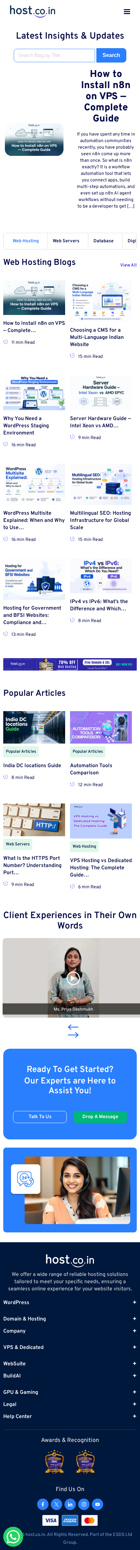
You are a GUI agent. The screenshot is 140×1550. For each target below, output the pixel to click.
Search (111, 55)
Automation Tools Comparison (91, 769)
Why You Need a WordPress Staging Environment (26, 425)
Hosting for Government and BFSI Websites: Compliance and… (32, 615)
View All (128, 265)
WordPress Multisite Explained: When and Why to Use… (34, 520)
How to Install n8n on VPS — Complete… (34, 327)
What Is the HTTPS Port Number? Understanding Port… (32, 865)
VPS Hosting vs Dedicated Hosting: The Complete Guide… (101, 868)
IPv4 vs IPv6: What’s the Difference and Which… (99, 605)
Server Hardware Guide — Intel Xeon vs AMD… (100, 422)
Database (103, 241)
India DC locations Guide (32, 766)
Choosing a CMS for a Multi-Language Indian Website (97, 337)
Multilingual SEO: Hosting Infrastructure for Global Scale (100, 520)
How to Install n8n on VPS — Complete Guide (106, 96)
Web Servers (66, 241)
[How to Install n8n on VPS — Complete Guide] (34, 139)
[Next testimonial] (73, 1035)
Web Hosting (26, 241)
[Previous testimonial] (71, 1027)
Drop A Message (100, 1117)
